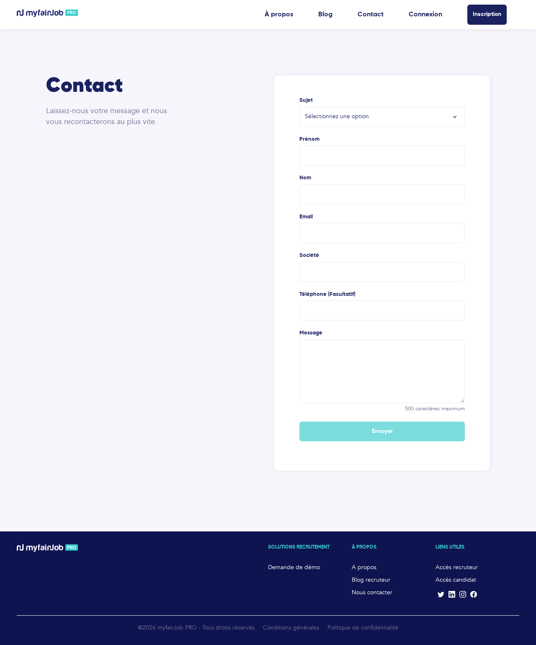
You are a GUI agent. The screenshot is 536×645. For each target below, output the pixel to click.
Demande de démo (294, 567)
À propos (279, 14)
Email (306, 217)
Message (310, 333)
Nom (305, 178)
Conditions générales (291, 628)
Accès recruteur (457, 567)
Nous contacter (372, 593)
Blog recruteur (371, 580)
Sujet (306, 100)
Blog (325, 14)
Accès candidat (456, 580)
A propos (364, 567)
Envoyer (382, 431)
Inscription (487, 14)
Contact (371, 14)
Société (309, 255)
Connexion (425, 14)
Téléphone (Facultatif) (327, 294)
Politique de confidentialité (362, 628)
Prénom (309, 139)
